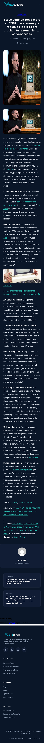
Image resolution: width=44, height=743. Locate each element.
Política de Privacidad (17, 739)
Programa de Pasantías (11, 714)
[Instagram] (12, 649)
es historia (33, 457)
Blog (5, 690)
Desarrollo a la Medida (11, 666)
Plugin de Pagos (9, 673)
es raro (10, 169)
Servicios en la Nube (10, 670)
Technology (22, 15)
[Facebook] (5, 649)
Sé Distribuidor (8, 711)
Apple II (6, 238)
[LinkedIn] (18, 649)
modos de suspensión (22, 470)
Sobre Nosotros (9, 717)
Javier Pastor (20, 537)
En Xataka (7, 285)
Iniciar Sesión (8, 697)
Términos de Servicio (34, 739)
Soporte (6, 687)
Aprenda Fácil (8, 694)
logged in (12, 623)
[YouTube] (24, 649)
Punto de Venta (9, 663)
